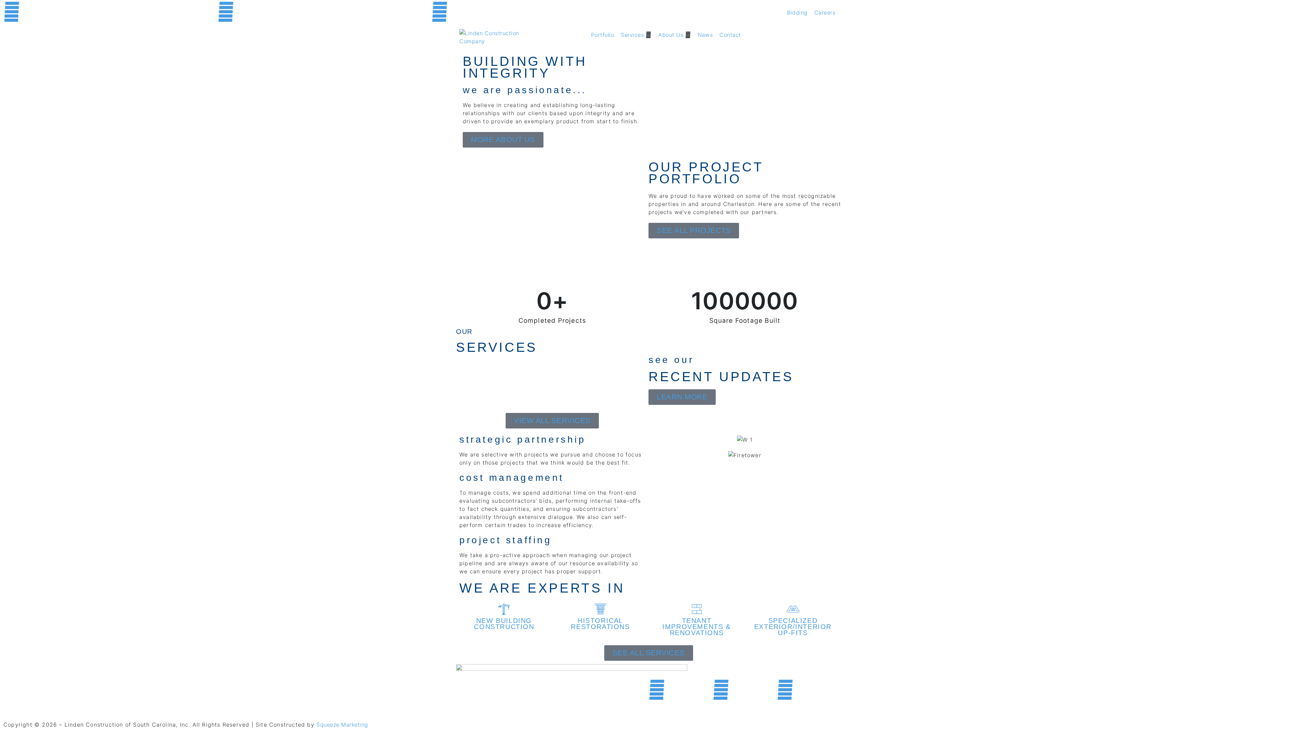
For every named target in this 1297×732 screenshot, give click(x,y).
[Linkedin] (225, 11)
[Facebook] (11, 11)
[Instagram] (439, 11)
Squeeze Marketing (342, 724)
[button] (636, 35)
